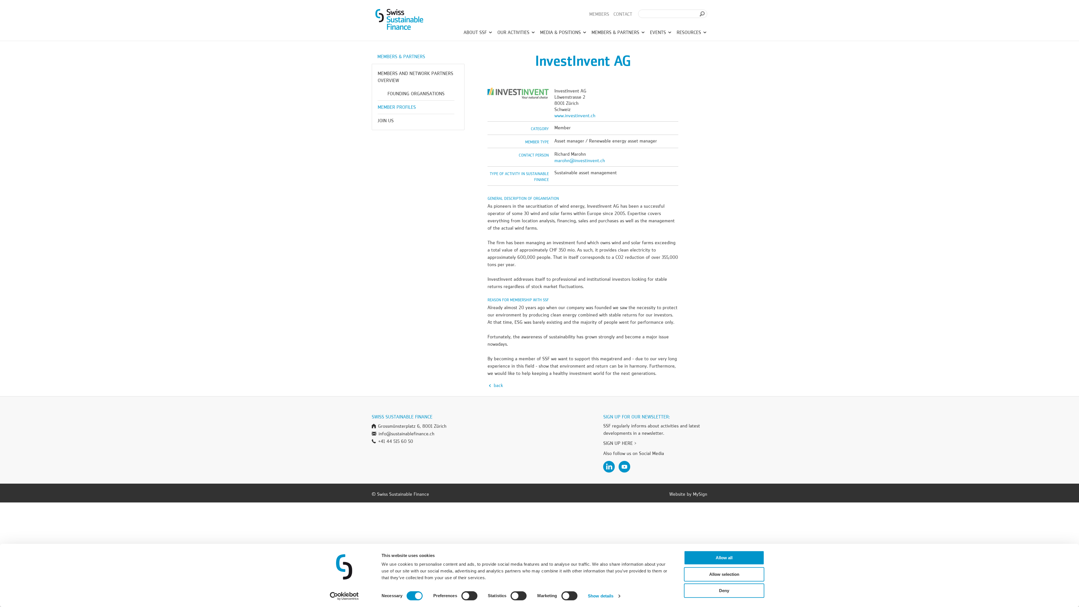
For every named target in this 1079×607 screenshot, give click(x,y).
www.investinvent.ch (574, 115)
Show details (600, 596)
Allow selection (724, 574)
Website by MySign (688, 494)
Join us (386, 120)
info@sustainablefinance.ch (406, 433)
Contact (622, 14)
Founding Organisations (416, 93)
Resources (689, 32)
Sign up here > (619, 443)
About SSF (476, 32)
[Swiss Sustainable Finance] (399, 18)
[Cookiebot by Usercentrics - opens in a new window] (344, 596)
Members (599, 14)
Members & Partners (616, 32)
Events (658, 32)
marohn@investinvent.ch (579, 160)
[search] (702, 14)
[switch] (469, 596)
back (497, 385)
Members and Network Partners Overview (415, 77)
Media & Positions (561, 32)
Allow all (724, 557)
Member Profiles (397, 107)
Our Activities (514, 32)
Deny (724, 590)
